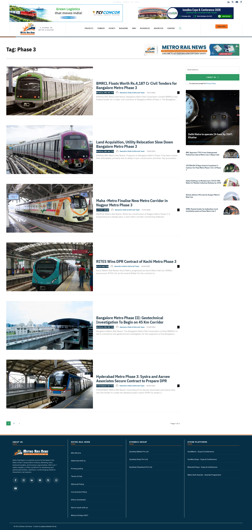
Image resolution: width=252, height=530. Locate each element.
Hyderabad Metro (105, 386)
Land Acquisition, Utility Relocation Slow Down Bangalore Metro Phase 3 (134, 144)
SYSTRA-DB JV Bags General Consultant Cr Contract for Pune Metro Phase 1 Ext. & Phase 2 (203, 167)
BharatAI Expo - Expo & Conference (202, 467)
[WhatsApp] (56, 480)
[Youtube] (236, 2)
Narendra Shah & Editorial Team (132, 93)
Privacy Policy (211, 83)
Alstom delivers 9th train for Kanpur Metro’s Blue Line (203, 196)
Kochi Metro (102, 266)
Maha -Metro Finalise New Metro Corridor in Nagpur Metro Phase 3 (132, 202)
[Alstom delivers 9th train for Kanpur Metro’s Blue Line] (231, 200)
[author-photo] (117, 92)
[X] (48, 480)
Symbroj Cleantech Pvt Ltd (140, 467)
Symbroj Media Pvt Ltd (138, 452)
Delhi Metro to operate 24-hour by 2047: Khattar (210, 135)
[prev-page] (230, 95)
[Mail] (40, 480)
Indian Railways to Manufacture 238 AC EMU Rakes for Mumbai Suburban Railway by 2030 (203, 182)
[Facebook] (241, 2)
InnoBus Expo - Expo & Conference (202, 459)
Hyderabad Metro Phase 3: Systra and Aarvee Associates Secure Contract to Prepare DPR (133, 378)
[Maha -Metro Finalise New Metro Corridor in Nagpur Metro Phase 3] (49, 210)
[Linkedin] (32, 480)
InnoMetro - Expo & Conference (201, 452)
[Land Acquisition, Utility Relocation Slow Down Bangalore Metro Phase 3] (49, 151)
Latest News (102, 210)
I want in (211, 77)
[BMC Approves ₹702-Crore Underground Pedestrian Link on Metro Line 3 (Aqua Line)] (231, 157)
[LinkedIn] (228, 2)
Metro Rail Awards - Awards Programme (204, 475)
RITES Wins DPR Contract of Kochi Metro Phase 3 (136, 261)
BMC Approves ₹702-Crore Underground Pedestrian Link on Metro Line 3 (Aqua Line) (202, 153)
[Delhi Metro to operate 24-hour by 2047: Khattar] (212, 117)
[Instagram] (24, 480)
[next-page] (19, 423)
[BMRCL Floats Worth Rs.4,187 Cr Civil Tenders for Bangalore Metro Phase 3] (49, 93)
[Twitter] (232, 2)
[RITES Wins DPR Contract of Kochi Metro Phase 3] (49, 268)
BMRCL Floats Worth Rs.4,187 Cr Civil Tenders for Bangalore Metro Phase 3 (136, 85)
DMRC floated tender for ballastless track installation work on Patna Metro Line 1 (202, 210)
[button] (180, 28)
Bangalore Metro (105, 93)
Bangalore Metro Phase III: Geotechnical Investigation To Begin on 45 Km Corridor (130, 320)
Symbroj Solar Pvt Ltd (138, 459)
